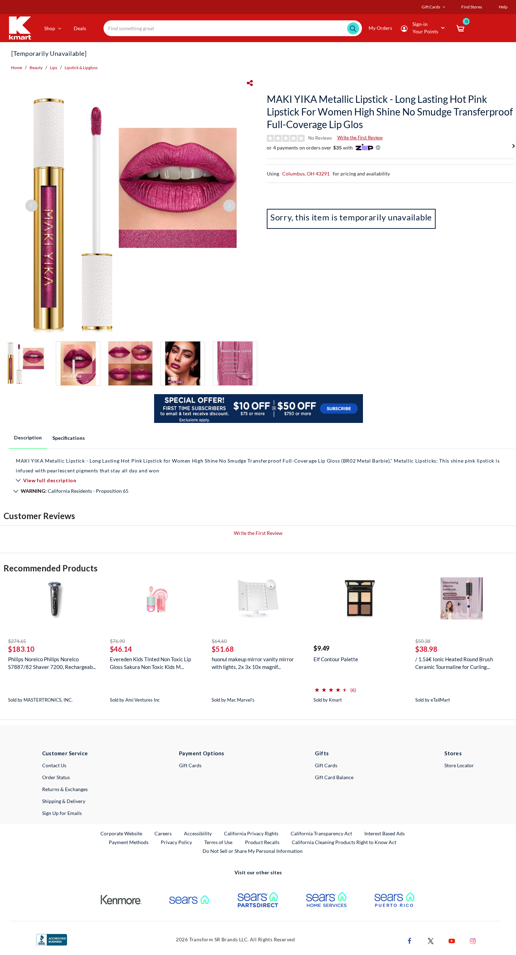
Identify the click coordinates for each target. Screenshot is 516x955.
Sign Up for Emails (62, 813)
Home (16, 67)
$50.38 (422, 641)
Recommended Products (51, 568)
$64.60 (219, 641)
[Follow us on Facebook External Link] (410, 940)
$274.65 (17, 641)
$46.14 (121, 649)
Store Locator (459, 765)
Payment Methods (128, 842)
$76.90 (117, 641)
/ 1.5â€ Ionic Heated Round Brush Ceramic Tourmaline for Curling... (454, 663)
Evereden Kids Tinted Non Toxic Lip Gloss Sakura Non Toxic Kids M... (150, 663)
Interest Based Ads (384, 833)
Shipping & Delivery (63, 801)
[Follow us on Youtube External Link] (452, 940)
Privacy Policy (176, 842)
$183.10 (21, 649)
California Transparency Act (321, 833)
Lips (53, 67)
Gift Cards (190, 765)
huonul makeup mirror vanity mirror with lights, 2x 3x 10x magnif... (253, 663)
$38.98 (426, 649)
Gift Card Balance (334, 777)
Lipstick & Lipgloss (81, 67)
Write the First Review (360, 137)
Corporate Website (121, 833)
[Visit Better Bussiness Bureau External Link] (51, 939)
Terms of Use (218, 842)
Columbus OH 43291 (306, 174)
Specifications (68, 438)
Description (28, 437)
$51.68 (223, 649)
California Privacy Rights (251, 833)
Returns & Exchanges (65, 789)
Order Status (56, 777)
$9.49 (321, 648)
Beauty (35, 67)
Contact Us (54, 765)
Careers (163, 833)
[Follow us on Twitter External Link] (431, 940)
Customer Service (65, 753)
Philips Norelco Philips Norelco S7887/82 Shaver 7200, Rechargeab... (52, 663)
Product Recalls (262, 842)
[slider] (331, 687)
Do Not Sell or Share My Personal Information (253, 851)
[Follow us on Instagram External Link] (473, 940)
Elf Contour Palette (335, 659)
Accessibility (198, 833)
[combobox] (233, 28)
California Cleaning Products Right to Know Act (344, 842)
